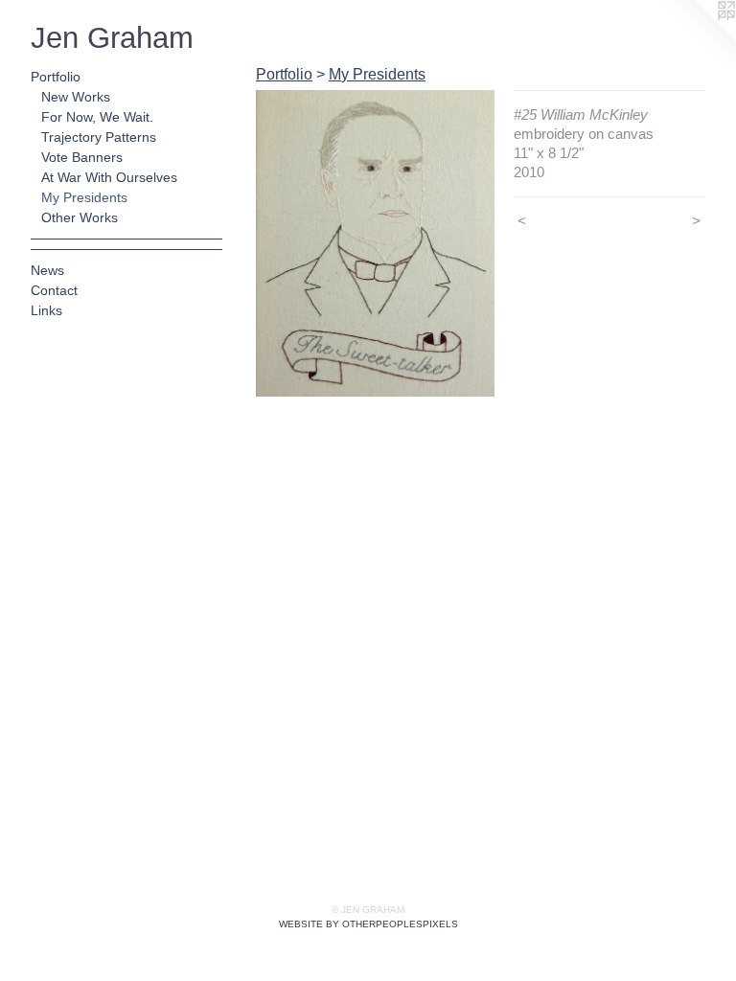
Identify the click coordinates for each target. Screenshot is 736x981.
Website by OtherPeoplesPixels (368, 924)
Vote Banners (82, 157)
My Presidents (84, 197)
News (47, 270)
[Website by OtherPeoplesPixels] (697, 38)
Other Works (79, 217)
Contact (54, 290)
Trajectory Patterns (98, 137)
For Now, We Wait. (97, 117)
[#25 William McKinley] (375, 243)
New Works (75, 96)
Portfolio (55, 76)
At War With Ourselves (109, 177)
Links (46, 310)
